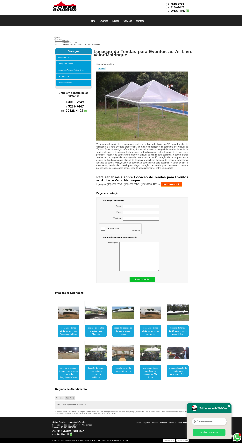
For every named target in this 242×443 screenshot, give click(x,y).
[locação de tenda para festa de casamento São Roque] (150, 352)
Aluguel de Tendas (65, 58)
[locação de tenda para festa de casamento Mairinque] (95, 352)
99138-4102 (178, 10)
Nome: (119, 206)
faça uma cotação (171, 184)
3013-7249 (177, 4)
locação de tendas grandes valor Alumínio (96, 331)
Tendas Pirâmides (65, 83)
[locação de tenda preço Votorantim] (123, 352)
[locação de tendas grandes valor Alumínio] (95, 312)
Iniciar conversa (209, 432)
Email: (120, 212)
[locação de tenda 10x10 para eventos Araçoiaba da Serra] (68, 312)
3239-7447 (177, 7)
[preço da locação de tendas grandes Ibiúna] (123, 312)
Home (92, 21)
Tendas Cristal (63, 76)
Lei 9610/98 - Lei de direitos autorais (104, 413)
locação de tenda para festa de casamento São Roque (150, 372)
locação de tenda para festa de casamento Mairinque (95, 372)
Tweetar (101, 68)
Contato (140, 21)
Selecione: (60, 398)
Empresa (104, 21)
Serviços (128, 21)
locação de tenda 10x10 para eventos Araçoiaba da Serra (68, 331)
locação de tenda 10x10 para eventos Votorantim (150, 331)
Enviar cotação (142, 279)
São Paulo (70, 398)
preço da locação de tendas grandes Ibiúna (123, 331)
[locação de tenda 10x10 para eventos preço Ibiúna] (177, 312)
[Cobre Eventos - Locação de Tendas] (68, 5)
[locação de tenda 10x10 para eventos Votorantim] (150, 312)
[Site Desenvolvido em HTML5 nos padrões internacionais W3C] (169, 440)
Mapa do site (183, 423)
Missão (115, 21)
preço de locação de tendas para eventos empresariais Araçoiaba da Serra (68, 372)
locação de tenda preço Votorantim (123, 369)
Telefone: (118, 218)
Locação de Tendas (65, 64)
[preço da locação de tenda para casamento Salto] (177, 352)
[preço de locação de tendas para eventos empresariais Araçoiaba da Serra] (68, 352)
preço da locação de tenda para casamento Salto (178, 371)
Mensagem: (113, 243)
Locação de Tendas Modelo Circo (70, 70)
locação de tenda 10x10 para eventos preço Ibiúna (178, 331)
